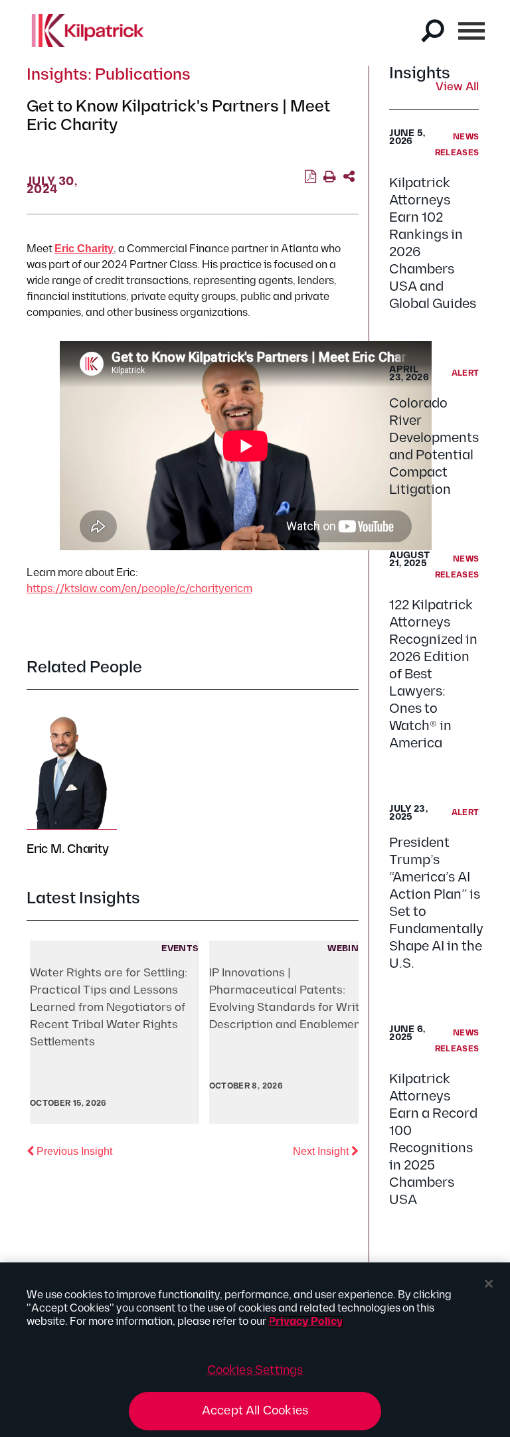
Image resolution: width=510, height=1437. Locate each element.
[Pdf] (310, 177)
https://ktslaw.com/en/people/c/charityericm (139, 589)
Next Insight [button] (326, 1151)
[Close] (488, 1283)
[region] (255, 1349)
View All (457, 88)
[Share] (349, 177)
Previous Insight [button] (73, 1151)
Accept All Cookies (255, 1411)
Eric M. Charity (67, 849)
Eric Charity (84, 248)
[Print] (329, 177)
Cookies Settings (255, 1370)
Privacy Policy (305, 1322)
